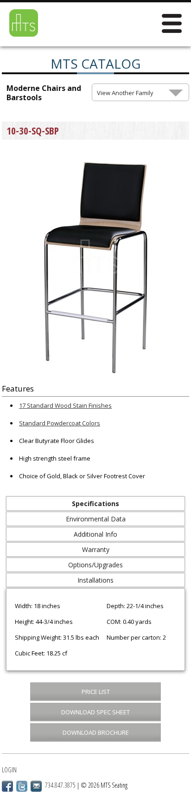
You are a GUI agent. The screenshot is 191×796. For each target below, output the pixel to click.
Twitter (21, 786)
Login (9, 769)
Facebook (7, 786)
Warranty (95, 549)
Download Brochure (96, 732)
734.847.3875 (60, 785)
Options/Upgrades (95, 564)
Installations (95, 580)
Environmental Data (96, 518)
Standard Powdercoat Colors (59, 423)
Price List (96, 691)
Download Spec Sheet (95, 712)
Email (36, 786)
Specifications (95, 503)
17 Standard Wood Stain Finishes (65, 405)
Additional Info (95, 534)
